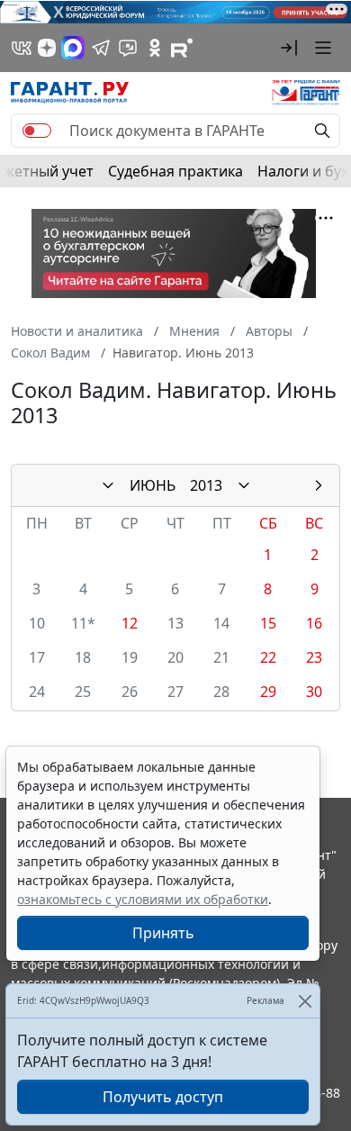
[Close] (304, 1000)
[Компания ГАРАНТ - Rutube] (182, 48)
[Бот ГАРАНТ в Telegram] (128, 48)
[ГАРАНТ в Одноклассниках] (155, 48)
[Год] (243, 485)
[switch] (36, 130)
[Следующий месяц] (318, 485)
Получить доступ (163, 1097)
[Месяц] (108, 485)
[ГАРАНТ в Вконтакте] (21, 48)
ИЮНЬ (153, 485)
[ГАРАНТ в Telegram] (101, 48)
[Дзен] (47, 48)
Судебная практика (175, 171)
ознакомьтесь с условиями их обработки (142, 899)
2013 (206, 485)
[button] (289, 48)
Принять (163, 933)
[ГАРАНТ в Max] (73, 47)
